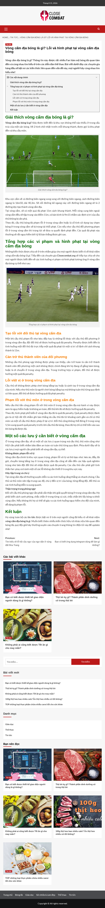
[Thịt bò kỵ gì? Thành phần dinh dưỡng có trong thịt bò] (78, 577)
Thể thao (9, 729)
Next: (77, 541)
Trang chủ (7, 894)
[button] (6, 28)
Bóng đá (19, 894)
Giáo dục (9, 724)
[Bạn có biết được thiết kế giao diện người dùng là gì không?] (27, 577)
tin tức (31, 517)
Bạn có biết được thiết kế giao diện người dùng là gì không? (32, 683)
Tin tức (8, 44)
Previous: (28, 541)
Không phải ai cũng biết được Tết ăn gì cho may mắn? (29, 693)
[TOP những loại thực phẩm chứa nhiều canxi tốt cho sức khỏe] (27, 858)
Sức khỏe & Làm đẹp (45, 894)
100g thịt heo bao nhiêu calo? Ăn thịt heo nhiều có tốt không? (33, 699)
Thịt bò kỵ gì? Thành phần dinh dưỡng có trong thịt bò (30, 688)
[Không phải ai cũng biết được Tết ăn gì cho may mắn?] (27, 625)
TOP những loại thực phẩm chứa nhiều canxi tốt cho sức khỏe (34, 704)
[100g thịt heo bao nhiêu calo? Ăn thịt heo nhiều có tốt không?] (78, 811)
